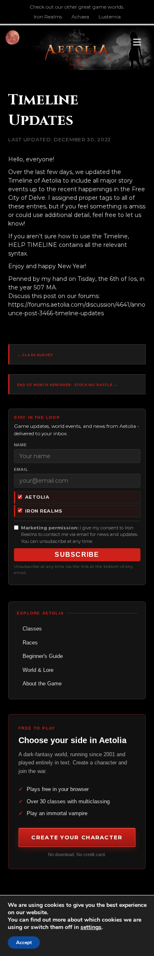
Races (30, 643)
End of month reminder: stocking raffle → (67, 385)
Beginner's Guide (43, 656)
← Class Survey (35, 355)
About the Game (42, 683)
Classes (32, 629)
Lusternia (110, 17)
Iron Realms (48, 17)
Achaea (80, 17)
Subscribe (77, 554)
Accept (24, 942)
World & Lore (38, 670)
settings (90, 927)
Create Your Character (76, 837)
